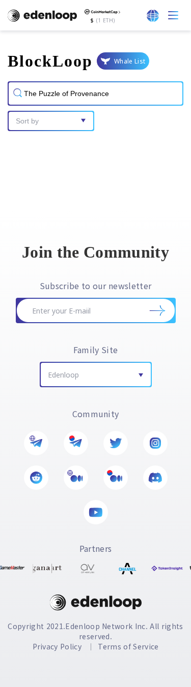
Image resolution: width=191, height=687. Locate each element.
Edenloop (63, 375)
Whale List (129, 61)
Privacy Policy (57, 646)
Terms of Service (128, 646)
